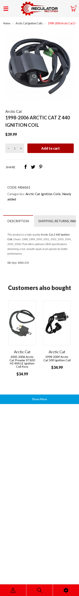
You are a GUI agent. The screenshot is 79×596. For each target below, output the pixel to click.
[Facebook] (25, 167)
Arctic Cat (13, 111)
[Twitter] (33, 167)
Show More (39, 399)
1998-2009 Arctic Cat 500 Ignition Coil (57, 358)
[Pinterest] (41, 167)
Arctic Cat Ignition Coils (43, 194)
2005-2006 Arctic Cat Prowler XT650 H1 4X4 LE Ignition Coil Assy (22, 361)
